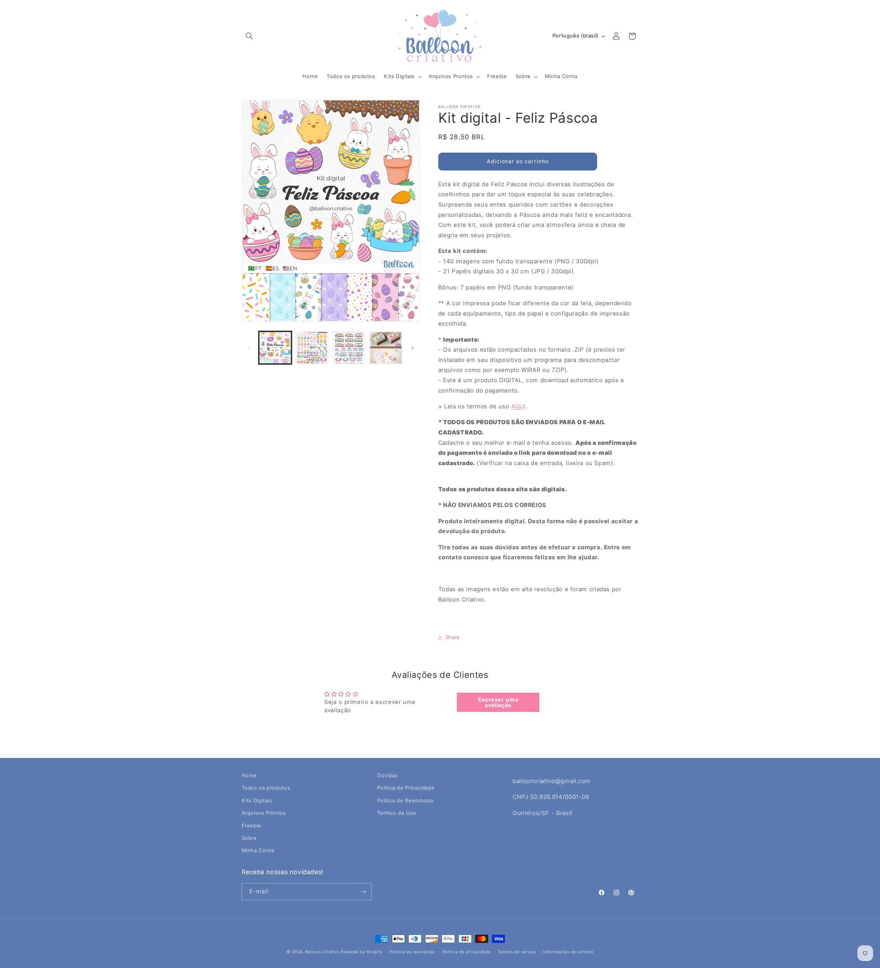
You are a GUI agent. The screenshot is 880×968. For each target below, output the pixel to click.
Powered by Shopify (361, 951)
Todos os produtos (266, 788)
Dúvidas (387, 775)
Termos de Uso (396, 813)
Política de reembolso (412, 951)
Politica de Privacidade (406, 788)
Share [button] (452, 637)
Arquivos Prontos (264, 813)
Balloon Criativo (322, 951)
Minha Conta (258, 850)
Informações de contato (568, 951)
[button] (249, 36)
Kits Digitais (257, 801)
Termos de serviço (517, 951)
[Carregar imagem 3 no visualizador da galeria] (349, 347)
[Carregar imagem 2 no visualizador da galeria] (312, 347)
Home (249, 775)
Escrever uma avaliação (498, 702)
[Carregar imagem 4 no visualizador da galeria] (386, 347)
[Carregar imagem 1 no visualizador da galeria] (275, 347)
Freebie (251, 826)
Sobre (249, 838)
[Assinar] (363, 891)
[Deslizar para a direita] (412, 347)
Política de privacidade (466, 951)
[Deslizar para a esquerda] (249, 347)
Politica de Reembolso (405, 801)
